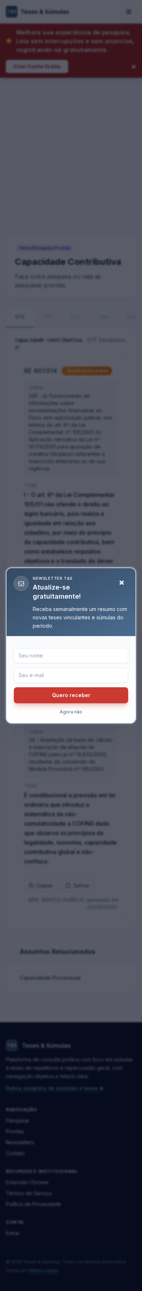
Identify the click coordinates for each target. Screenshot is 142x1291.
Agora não (71, 712)
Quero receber (71, 695)
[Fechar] (121, 582)
